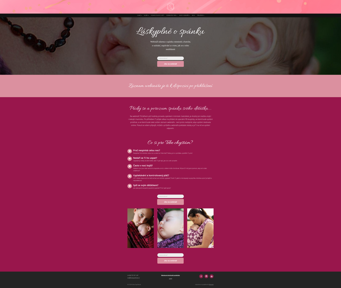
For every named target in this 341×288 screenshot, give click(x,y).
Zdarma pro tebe (171, 15)
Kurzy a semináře (184, 15)
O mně (139, 15)
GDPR (170, 278)
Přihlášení (200, 15)
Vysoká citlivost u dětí (157, 15)
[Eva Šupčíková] (170, 7)
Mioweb (211, 284)
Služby (146, 15)
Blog (193, 15)
